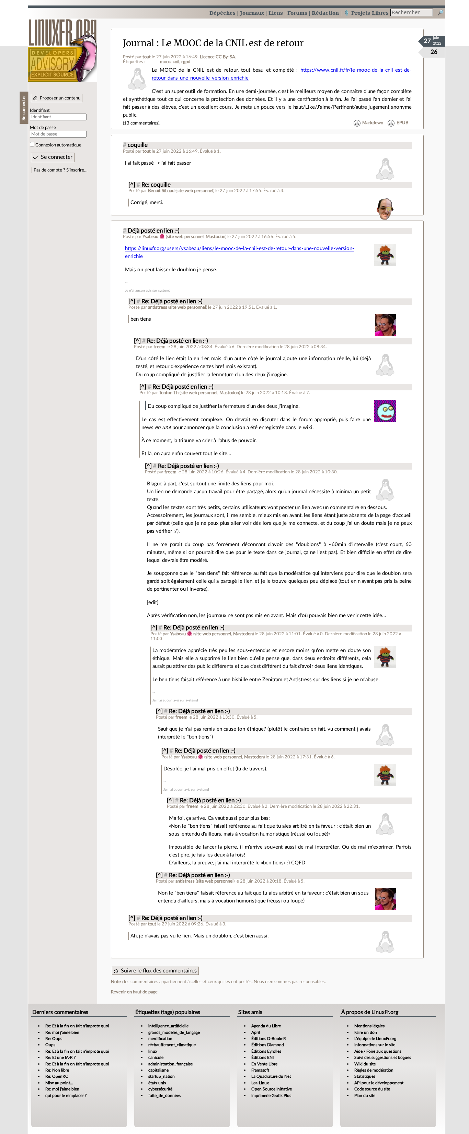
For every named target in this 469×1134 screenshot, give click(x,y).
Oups (50, 1045)
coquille (138, 145)
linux (152, 1051)
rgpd (185, 62)
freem (159, 347)
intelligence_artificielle (168, 1026)
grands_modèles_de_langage (174, 1032)
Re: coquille (156, 185)
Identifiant (40, 110)
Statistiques (364, 1076)
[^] (131, 185)
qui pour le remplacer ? (66, 1096)
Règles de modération (373, 1070)
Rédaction (325, 13)
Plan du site (364, 1096)
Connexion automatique (58, 145)
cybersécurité (160, 1089)
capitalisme (158, 1070)
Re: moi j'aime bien (62, 1032)
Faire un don (365, 1032)
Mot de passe (43, 128)
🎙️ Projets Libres (366, 13)
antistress (157, 307)
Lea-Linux (260, 1083)
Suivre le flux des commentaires (159, 970)
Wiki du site (365, 1064)
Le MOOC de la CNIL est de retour (232, 43)
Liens (275, 13)
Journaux (252, 13)
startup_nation (161, 1076)
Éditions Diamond (267, 1045)
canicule (155, 1057)
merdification (160, 1039)
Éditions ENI (262, 1057)
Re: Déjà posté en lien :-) (172, 301)
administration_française (170, 1064)
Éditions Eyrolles (266, 1051)
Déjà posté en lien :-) (154, 231)
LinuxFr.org (62, 47)
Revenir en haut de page (134, 992)
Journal (138, 43)
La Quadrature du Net (271, 1076)
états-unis (157, 1083)
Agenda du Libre (266, 1026)
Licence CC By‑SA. (218, 57)
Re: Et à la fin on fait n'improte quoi (77, 1026)
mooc (165, 62)
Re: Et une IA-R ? (60, 1057)
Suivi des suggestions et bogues (382, 1057)
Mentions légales (369, 1026)
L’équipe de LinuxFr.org (375, 1039)
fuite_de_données (164, 1096)
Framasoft (260, 1070)
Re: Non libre (57, 1070)
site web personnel (194, 191)
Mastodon (215, 237)
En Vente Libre (264, 1064)
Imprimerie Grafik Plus (271, 1096)
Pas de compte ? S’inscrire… (61, 170)
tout (146, 57)
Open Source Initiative (271, 1089)
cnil (176, 62)
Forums (297, 13)
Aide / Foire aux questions (377, 1051)
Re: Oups (53, 1039)
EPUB (402, 123)
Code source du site (372, 1089)
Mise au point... (59, 1083)
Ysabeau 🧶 (153, 237)
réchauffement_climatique (172, 1045)
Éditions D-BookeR (268, 1039)
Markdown (372, 123)
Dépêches (222, 13)
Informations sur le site (374, 1045)
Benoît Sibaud (161, 191)
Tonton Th (169, 393)
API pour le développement (378, 1083)
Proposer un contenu (60, 98)
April (255, 1032)
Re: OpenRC (56, 1076)
